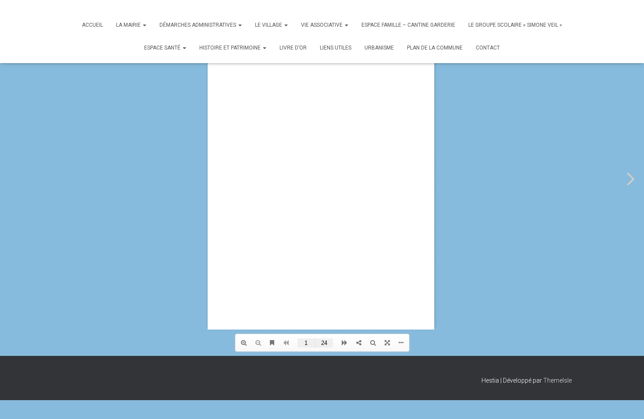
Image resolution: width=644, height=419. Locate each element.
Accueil (92, 25)
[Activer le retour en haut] (627, 401)
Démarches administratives (198, 25)
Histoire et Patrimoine (230, 48)
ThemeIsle (557, 380)
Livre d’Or (293, 48)
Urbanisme (379, 48)
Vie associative (322, 25)
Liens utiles (335, 48)
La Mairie (129, 25)
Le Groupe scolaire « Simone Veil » (515, 25)
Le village (269, 25)
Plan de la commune (435, 48)
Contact (488, 48)
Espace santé (163, 48)
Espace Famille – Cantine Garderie (408, 25)
